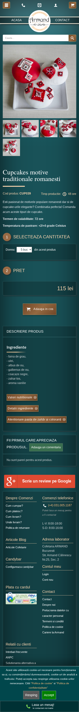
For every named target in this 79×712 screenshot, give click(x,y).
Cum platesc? (14, 511)
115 (61, 288)
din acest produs (44, 249)
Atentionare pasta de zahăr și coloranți (34, 419)
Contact (62, 20)
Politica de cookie (52, 626)
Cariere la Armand (53, 632)
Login (45, 574)
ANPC (9, 657)
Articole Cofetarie (16, 547)
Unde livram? (14, 522)
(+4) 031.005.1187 (59, 505)
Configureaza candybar (20, 566)
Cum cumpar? (14, 505)
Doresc (11, 249)
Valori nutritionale (20, 397)
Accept (49, 695)
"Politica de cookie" (42, 683)
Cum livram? (13, 516)
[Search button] (72, 38)
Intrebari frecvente (16, 651)
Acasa (16, 20)
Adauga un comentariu (46, 447)
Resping (31, 695)
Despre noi (48, 604)
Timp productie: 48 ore (58, 193)
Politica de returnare (18, 527)
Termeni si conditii (53, 621)
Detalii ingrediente (20, 408)
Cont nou (47, 579)
